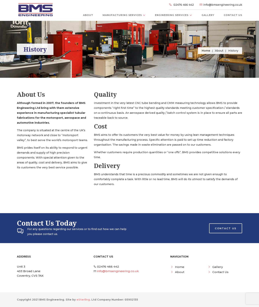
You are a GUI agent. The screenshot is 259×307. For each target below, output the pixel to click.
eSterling (83, 299)
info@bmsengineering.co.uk (222, 4)
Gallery (208, 15)
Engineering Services (171, 15)
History (233, 50)
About (88, 15)
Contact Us (233, 15)
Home (206, 50)
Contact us (225, 228)
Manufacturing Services (122, 15)
